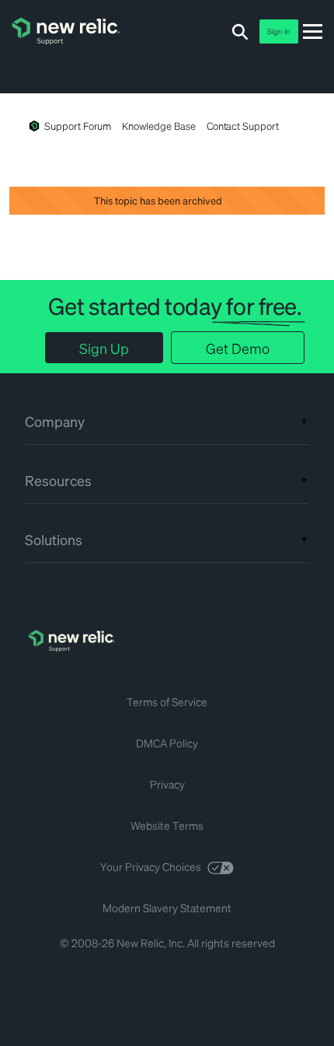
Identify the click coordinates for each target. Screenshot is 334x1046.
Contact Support (243, 125)
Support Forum (77, 125)
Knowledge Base (158, 125)
